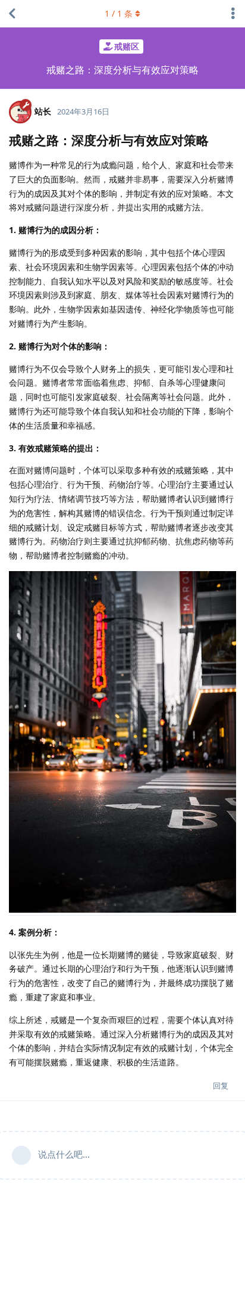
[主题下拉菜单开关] (233, 13)
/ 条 (119, 13)
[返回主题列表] (12, 13)
